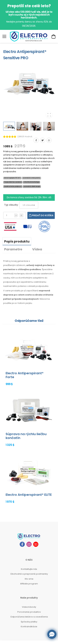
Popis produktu (16, 241)
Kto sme (29, 578)
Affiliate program (29, 583)
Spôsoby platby (29, 621)
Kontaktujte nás (29, 569)
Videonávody (29, 606)
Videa (37, 249)
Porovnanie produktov (29, 611)
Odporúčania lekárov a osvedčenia (29, 616)
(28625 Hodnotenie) (25, 137)
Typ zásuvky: (11, 204)
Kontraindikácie (29, 626)
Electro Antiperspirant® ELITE (29, 494)
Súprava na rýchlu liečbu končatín (26, 436)
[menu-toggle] (4, 36)
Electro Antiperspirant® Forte (25, 375)
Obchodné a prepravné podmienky (29, 573)
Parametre (13, 249)
